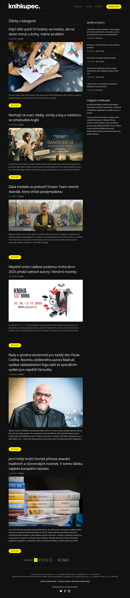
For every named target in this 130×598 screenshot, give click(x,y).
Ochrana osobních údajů (48, 581)
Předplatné (114, 6)
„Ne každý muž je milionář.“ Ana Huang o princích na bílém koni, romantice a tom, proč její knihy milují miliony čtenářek (103, 32)
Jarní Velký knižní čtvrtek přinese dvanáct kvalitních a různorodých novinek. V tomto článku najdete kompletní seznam (46, 464)
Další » (65, 560)
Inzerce (89, 6)
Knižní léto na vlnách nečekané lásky (101, 58)
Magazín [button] (78, 6)
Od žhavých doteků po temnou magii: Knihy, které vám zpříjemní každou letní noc (103, 71)
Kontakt (99, 6)
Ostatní (20, 39)
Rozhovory (99, 38)
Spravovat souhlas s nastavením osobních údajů (74, 581)
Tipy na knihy (100, 51)
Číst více (15, 105)
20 (59, 560)
